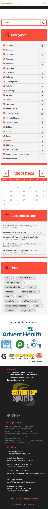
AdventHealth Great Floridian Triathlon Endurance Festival (23, 245)
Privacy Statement (30, 498)
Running (9, 50)
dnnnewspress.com (34, 440)
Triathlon (9, 54)
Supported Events (12, 118)
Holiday (9, 127)
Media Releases (12, 149)
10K (9, 296)
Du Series (9, 77)
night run (28, 310)
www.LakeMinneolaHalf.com (17, 473)
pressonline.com (11, 436)
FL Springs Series (12, 81)
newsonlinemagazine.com (15, 440)
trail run (11, 310)
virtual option (30, 291)
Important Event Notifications (17, 154)
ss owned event (26, 277)
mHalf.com (25, 471)
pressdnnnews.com (12, 431)
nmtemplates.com (12, 429)
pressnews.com (11, 443)
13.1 (38, 305)
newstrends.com (28, 431)
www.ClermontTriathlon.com (18, 467)
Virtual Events (11, 108)
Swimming (10, 90)
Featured (9, 45)
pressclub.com (30, 426)
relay (22, 296)
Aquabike (9, 63)
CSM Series (10, 72)
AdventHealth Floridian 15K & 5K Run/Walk (20, 238)
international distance (18, 305)
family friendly (14, 282)
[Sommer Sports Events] (7, 3)
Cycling (9, 95)
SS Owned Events (12, 113)
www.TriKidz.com (13, 482)
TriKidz (8, 99)
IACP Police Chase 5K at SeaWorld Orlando (20, 251)
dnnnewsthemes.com (30, 433)
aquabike (12, 301)
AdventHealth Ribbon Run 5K (22, 232)
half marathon (31, 301)
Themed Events (12, 122)
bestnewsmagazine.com (14, 426)
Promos (8, 140)
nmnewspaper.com (12, 433)
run (32, 287)
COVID (8, 145)
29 (17, 183)
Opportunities (11, 158)
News (8, 136)
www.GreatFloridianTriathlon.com (20, 460)
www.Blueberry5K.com (37, 473)
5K (9, 277)
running (11, 291)
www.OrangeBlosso (14, 471)
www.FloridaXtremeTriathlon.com (19, 464)
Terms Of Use (15, 498)
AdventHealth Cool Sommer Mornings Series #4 (22, 227)
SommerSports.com (15, 380)
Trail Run (9, 86)
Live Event (10, 104)
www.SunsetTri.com (14, 486)
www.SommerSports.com (16, 458)
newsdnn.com (26, 429)
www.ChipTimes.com (14, 479)
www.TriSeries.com (27, 482)
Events (8, 131)
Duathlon (9, 59)
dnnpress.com (24, 443)
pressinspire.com (26, 436)
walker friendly (15, 287)
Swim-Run (10, 68)
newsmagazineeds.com (14, 438)
